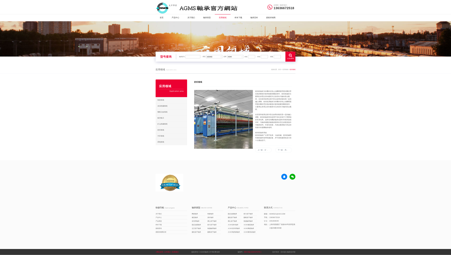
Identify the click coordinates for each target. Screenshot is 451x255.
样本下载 (238, 18)
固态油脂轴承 (196, 225)
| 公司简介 (167, 252)
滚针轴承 (210, 217)
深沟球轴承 (195, 221)
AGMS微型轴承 (249, 225)
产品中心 (175, 18)
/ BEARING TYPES (238, 207)
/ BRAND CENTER (202, 207)
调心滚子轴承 (212, 221)
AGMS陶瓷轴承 (249, 228)
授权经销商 (271, 18)
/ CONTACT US (273, 207)
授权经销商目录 (161, 232)
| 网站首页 (159, 252)
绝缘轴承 (210, 214)
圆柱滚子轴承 (196, 232)
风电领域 (160, 142)
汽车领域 (160, 136)
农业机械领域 (162, 106)
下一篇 (284, 150)
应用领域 (222, 18)
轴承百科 (254, 18)
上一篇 (265, 150)
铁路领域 (160, 100)
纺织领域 (160, 130)
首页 (161, 18)
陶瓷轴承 (195, 214)
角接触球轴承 (212, 228)
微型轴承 (195, 217)
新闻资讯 (159, 228)
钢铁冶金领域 (162, 112)
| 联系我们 (175, 252)
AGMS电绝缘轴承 (234, 232)
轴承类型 (207, 18)
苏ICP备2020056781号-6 (252, 252)
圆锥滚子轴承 (212, 232)
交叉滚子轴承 (196, 228)
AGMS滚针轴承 (233, 225)
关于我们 (191, 18)
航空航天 (160, 118)
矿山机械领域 (162, 124)
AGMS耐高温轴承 (250, 232)
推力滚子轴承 (212, 225)
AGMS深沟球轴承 (234, 228)
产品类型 (159, 221)
